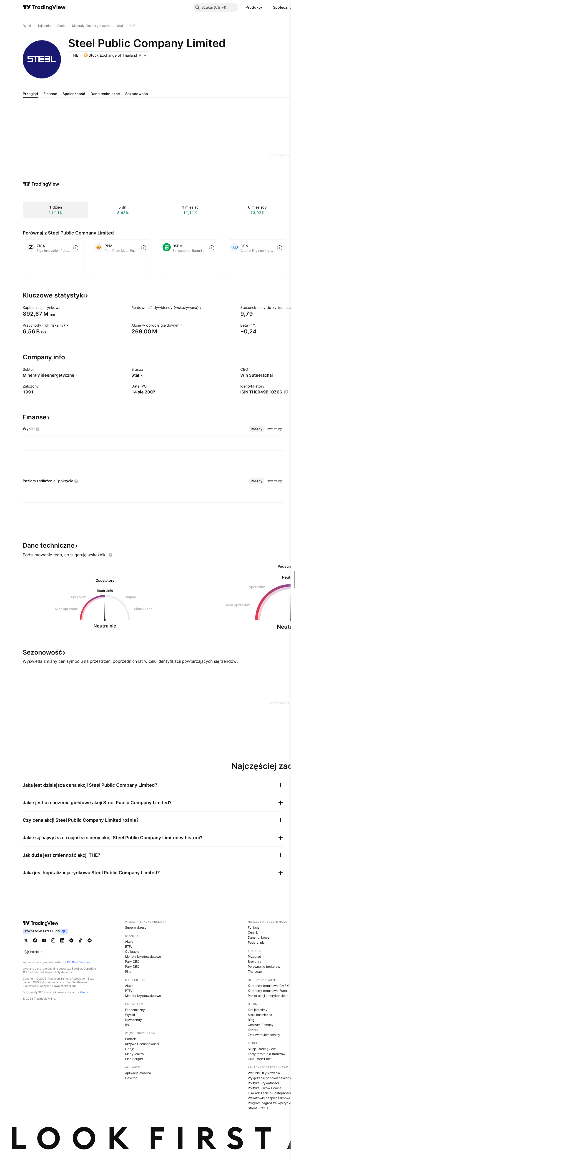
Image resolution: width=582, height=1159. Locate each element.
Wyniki (130, 1015)
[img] (140, 55)
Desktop (131, 1078)
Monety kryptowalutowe (143, 956)
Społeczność (284, 7)
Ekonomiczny (135, 1010)
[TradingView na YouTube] (44, 940)
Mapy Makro (134, 1054)
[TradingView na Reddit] (89, 940)
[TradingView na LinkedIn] (62, 940)
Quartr (84, 992)
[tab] (256, 429)
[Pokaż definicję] (63, 307)
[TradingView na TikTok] (80, 940)
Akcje (129, 941)
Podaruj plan (257, 942)
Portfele (131, 1039)
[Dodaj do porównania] (76, 248)
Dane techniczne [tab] (105, 93)
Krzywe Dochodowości (142, 1044)
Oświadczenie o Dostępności (269, 1093)
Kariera (253, 1030)
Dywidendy (133, 1020)
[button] (265, 7)
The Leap (255, 971)
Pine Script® (134, 1059)
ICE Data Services (78, 962)
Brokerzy (254, 961)
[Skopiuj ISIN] (286, 392)
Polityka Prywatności (263, 1083)
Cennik (253, 932)
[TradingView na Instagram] (53, 940)
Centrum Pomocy (260, 1025)
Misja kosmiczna (260, 1015)
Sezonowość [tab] (136, 93)
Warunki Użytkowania (264, 1073)
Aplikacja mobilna (138, 1073)
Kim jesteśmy (257, 1010)
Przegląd (254, 956)
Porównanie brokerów (264, 966)
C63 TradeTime (259, 1059)
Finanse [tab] (50, 93)
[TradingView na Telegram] (71, 940)
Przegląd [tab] (30, 93)
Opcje (129, 1049)
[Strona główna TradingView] (44, 7)
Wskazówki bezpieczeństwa (269, 1098)
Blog (251, 1020)
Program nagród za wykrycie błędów (275, 1103)
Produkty (254, 7)
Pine (128, 971)
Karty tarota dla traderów (266, 1054)
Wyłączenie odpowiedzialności (270, 1078)
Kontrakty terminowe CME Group (272, 986)
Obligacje (132, 951)
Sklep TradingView (262, 1049)
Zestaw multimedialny (264, 1035)
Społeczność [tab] (74, 93)
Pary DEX (132, 966)
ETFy (129, 946)
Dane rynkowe (258, 937)
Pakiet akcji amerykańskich (268, 996)
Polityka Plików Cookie (264, 1088)
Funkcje (253, 927)
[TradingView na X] (26, 940)
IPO (127, 1025)
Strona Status (258, 1108)
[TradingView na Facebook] (35, 940)
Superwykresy (135, 927)
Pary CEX (132, 961)
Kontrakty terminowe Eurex (268, 991)
